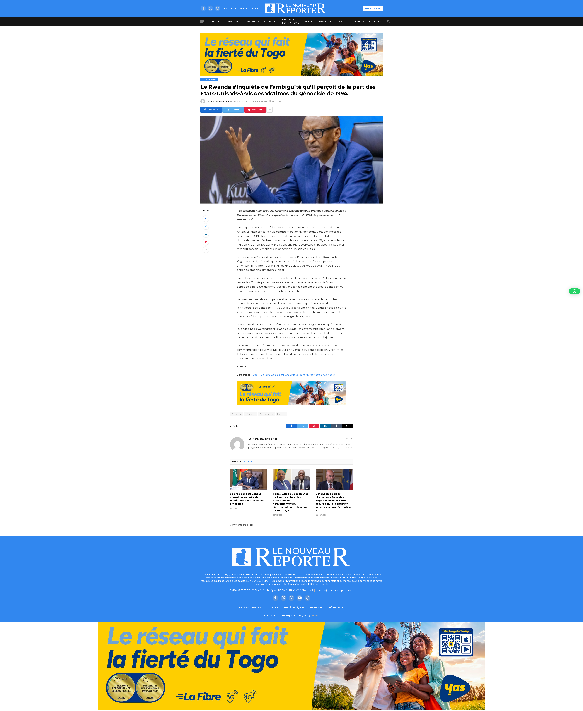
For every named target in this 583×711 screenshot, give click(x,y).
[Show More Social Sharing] (269, 110)
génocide (251, 414)
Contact (273, 607)
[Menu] (202, 21)
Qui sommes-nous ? (251, 607)
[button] (574, 291)
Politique (234, 21)
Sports (359, 21)
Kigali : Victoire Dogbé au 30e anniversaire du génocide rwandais (293, 374)
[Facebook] (206, 219)
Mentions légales (294, 607)
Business (252, 21)
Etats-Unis (237, 414)
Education (325, 21)
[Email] (206, 250)
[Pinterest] (206, 242)
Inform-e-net (336, 607)
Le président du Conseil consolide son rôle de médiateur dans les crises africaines (247, 498)
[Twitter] (206, 226)
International (209, 79)
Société (343, 21)
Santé (308, 21)
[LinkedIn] (206, 234)
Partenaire (316, 607)
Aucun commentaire (258, 101)
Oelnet (314, 615)
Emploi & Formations (290, 21)
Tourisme (270, 21)
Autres (374, 21)
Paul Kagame (266, 414)
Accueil (216, 21)
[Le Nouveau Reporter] (295, 8)
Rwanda (281, 414)
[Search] (388, 21)
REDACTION (372, 8)
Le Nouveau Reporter (220, 101)
